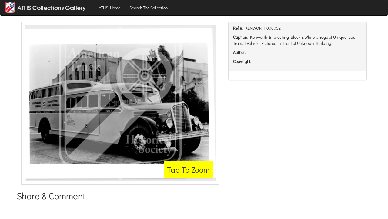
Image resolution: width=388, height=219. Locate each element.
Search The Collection (148, 8)
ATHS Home (109, 8)
